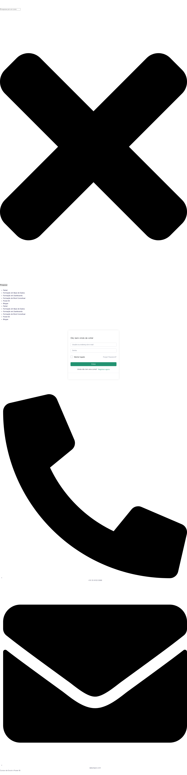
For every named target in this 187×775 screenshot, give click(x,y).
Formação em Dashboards (12, 296)
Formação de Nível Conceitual (14, 298)
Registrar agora (104, 369)
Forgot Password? (109, 357)
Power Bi (6, 301)
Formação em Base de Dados (14, 293)
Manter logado (79, 357)
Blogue (5, 303)
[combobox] (10, 9)
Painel (5, 290)
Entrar (93, 364)
